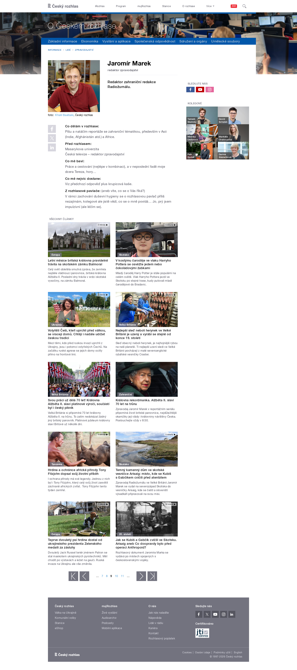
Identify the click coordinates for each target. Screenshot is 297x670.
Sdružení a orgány (193, 41)
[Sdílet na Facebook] (52, 129)
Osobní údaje (202, 652)
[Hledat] (244, 6)
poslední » (152, 576)
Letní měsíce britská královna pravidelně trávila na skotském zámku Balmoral (78, 262)
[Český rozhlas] (63, 6)
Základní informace (62, 41)
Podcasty (108, 623)
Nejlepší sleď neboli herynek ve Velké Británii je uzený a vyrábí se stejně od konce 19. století (143, 334)
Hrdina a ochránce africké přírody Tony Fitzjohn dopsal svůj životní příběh (77, 471)
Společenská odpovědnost (155, 41)
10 (116, 576)
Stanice (166, 6)
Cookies (187, 652)
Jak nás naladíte (158, 612)
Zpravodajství (84, 50)
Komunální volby (65, 617)
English (238, 652)
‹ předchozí (84, 576)
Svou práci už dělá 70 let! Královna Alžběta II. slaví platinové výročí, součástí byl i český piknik (78, 403)
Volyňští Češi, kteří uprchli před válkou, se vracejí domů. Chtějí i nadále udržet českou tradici (77, 334)
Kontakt (153, 633)
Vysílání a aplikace (116, 41)
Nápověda (155, 617)
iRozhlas (100, 6)
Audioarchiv (109, 617)
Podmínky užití (222, 652)
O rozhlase (188, 6)
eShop (59, 628)
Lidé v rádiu (155, 623)
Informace (54, 50)
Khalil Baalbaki (64, 115)
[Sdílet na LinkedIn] (52, 147)
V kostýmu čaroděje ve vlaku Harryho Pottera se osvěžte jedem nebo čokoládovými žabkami (143, 264)
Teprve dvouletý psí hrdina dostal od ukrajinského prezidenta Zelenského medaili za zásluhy (75, 543)
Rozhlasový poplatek (161, 638)
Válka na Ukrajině (65, 612)
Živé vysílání (109, 612)
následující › (141, 576)
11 (122, 576)
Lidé (68, 50)
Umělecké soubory (225, 41)
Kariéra (152, 628)
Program (121, 6)
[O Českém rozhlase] (148, 25)
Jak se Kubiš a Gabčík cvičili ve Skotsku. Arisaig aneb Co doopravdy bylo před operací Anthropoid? (146, 543)
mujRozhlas (144, 6)
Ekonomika (89, 41)
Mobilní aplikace (112, 628)
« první (73, 576)
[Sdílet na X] (52, 138)
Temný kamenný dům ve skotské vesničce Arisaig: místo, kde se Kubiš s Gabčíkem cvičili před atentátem (143, 473)
